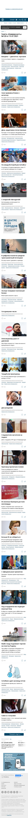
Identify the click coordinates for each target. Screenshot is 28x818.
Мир (25, 578)
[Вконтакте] (5, 792)
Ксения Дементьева (6, 691)
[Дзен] (8, 792)
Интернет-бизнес (15, 724)
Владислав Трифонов (20, 477)
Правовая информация (19, 785)
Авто (3, 208)
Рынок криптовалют (19, 264)
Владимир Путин (11, 138)
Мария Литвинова (19, 547)
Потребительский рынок (7, 65)
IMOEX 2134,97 (20, 23)
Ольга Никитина (5, 209)
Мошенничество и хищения (15, 512)
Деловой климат (19, 138)
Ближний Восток (5, 619)
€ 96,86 (9, 23)
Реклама (3, 786)
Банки (12, 689)
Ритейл (8, 725)
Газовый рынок (12, 580)
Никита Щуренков (10, 68)
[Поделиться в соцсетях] (25, 73)
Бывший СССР (5, 580)
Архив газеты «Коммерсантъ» (14, 107)
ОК (24, 27)
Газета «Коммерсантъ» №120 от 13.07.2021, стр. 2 (12, 262)
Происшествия (5, 443)
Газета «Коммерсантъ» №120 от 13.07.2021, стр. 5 (12, 543)
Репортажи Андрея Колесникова (9, 140)
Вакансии (3, 788)
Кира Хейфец (20, 349)
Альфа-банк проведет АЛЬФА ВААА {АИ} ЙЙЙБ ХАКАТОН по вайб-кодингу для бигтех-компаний (8, 746)
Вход (20, 19)
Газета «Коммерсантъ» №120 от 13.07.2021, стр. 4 (12, 442)
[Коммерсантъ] (2, 19)
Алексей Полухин (14, 66)
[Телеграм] (2, 792)
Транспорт (23, 208)
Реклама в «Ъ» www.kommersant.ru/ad (14, 9)
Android (15, 782)
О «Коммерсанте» (5, 782)
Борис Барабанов (10, 547)
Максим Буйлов (15, 691)
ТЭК (18, 580)
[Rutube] (14, 792)
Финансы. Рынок (5, 689)
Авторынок (17, 208)
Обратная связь (17, 783)
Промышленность (9, 208)
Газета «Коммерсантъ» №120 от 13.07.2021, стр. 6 (12, 578)
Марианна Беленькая (18, 619)
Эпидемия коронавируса (19, 65)
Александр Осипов (6, 66)
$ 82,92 (5, 23)
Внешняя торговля (12, 299)
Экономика (4, 264)
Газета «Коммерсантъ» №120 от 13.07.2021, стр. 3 (12, 347)
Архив (2, 783)
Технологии (4, 266)
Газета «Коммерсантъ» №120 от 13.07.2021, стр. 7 (12, 687)
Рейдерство (12, 477)
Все (10, 739)
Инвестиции (10, 264)
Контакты (3, 785)
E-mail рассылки (18, 786)
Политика (4, 138)
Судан (11, 619)
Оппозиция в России (12, 349)
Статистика (11, 301)
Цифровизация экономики (14, 266)
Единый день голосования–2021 (14, 382)
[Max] (17, 792)
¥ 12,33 (14, 23)
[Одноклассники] (11, 792)
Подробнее (9, 815)
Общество (4, 105)
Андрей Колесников (21, 140)
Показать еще (14, 734)
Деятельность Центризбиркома (14, 173)
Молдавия (11, 656)
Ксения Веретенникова (18, 174)
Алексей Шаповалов (19, 301)
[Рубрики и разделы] (25, 20)
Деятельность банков (19, 689)
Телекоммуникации (6, 724)
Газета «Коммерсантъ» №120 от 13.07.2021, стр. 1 (12, 63)
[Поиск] (23, 20)
